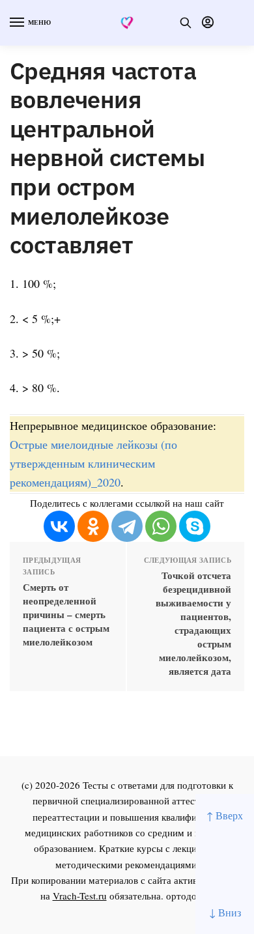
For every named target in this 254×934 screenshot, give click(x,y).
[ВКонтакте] (59, 526)
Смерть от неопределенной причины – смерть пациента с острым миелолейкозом (66, 614)
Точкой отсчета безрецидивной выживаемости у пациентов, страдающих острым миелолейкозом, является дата (193, 623)
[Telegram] (127, 526)
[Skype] (194, 526)
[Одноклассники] (93, 526)
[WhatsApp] (160, 526)
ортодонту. (190, 895)
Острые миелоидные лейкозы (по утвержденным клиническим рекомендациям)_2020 (93, 463)
